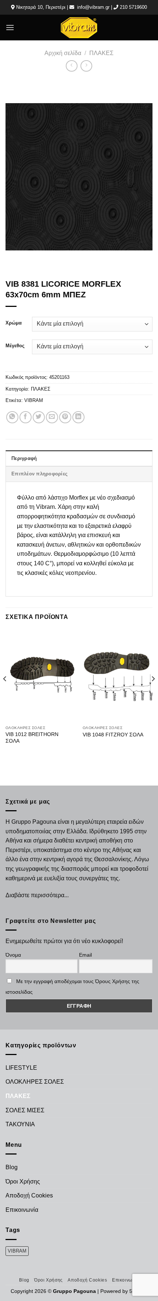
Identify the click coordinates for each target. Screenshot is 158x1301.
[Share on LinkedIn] (78, 417)
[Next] (153, 693)
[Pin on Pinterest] (65, 417)
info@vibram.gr (93, 7)
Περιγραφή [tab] (24, 458)
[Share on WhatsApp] (12, 417)
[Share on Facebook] (25, 417)
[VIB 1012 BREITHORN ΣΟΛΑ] (40, 675)
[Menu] (10, 27)
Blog (12, 1167)
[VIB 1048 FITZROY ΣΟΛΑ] (117, 675)
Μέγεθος (15, 345)
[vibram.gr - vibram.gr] (79, 27)
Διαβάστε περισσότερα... (37, 895)
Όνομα (13, 955)
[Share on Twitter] (39, 417)
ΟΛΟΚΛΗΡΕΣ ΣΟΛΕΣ (35, 1082)
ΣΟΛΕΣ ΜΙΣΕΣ (25, 1110)
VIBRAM (33, 400)
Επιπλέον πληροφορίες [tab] (39, 473)
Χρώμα (14, 323)
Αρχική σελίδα (62, 53)
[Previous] (5, 693)
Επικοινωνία (22, 1210)
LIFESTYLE (21, 1068)
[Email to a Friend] (52, 417)
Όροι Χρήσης (23, 1181)
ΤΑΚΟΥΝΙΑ (20, 1124)
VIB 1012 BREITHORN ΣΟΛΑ (32, 738)
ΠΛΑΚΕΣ (101, 53)
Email (85, 955)
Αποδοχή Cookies (29, 1195)
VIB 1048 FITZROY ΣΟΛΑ (113, 735)
